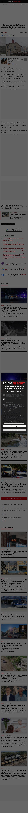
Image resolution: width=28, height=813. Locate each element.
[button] (14, 402)
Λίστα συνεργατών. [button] (11, 414)
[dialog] (14, 406)
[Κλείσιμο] (25, 382)
